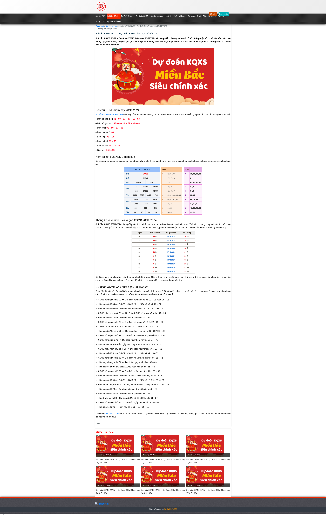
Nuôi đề (168, 16)
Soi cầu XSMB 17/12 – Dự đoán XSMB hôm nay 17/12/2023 (163, 461)
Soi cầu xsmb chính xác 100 (109, 114)
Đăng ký (213, 14)
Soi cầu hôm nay (157, 16)
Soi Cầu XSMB (113, 16)
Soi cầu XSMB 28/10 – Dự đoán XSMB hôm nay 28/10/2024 (118, 461)
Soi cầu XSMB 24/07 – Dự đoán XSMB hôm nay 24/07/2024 (118, 491)
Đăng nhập (223, 14)
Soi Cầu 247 (100, 16)
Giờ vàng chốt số (194, 16)
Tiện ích (221, 16)
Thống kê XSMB (209, 16)
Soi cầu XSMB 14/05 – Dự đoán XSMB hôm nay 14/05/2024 (163, 491)
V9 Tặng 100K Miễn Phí (112, 21)
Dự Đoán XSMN (127, 16)
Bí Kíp (98, 21)
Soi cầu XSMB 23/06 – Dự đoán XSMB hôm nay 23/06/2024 (208, 461)
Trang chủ (100, 26)
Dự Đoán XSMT (142, 16)
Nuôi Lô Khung (179, 16)
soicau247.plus (111, 413)
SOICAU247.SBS (170, 509)
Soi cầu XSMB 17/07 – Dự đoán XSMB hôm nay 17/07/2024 (208, 491)
